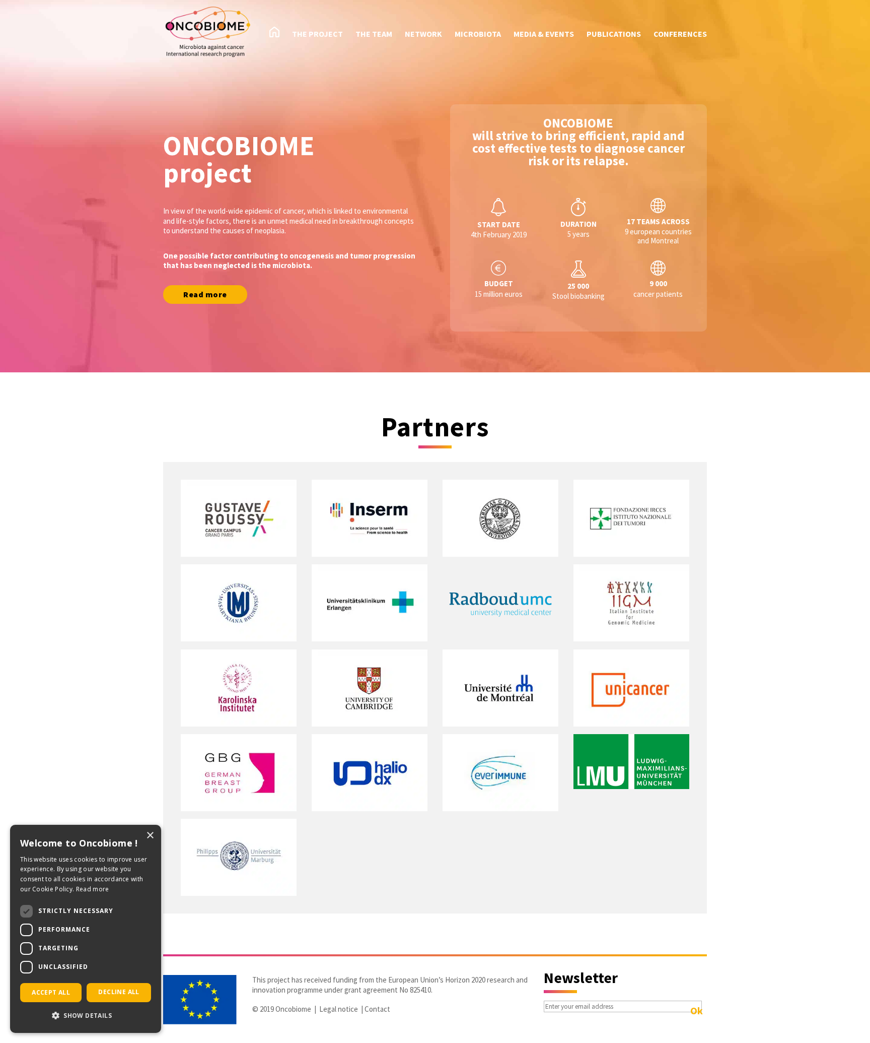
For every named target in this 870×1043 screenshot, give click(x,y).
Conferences (680, 34)
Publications (614, 34)
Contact (377, 1009)
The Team (373, 34)
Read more (205, 294)
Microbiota (478, 34)
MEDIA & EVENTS (544, 34)
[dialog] (85, 929)
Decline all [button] (118, 992)
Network (423, 34)
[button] (85, 1016)
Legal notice (338, 1009)
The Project (317, 34)
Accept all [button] (51, 992)
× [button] (150, 835)
